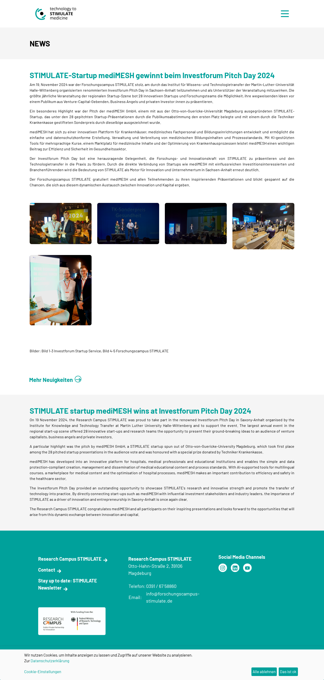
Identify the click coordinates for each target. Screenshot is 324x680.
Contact (46, 570)
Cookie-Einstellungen (42, 671)
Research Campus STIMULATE (70, 559)
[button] (286, 13)
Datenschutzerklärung (50, 660)
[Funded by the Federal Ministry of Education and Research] (222, 567)
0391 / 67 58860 (161, 586)
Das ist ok (288, 671)
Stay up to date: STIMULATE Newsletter (67, 584)
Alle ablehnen (264, 671)
